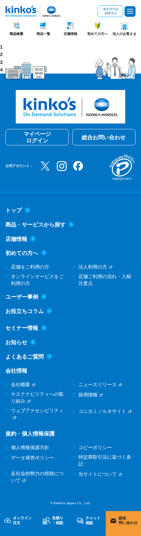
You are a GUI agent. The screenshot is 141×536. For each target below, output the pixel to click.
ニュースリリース (97, 384)
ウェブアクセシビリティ (37, 410)
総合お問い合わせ (104, 137)
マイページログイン (110, 11)
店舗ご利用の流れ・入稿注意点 (104, 280)
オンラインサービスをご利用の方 (37, 280)
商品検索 (16, 34)
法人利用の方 (92, 267)
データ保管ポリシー (32, 457)
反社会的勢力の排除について (37, 477)
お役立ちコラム (24, 311)
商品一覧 (43, 34)
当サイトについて (97, 474)
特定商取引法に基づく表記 (104, 460)
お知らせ (16, 342)
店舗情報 (70, 34)
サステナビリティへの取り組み (37, 397)
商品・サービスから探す (35, 224)
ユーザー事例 (21, 297)
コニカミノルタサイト (102, 411)
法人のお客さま (125, 34)
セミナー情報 (21, 328)
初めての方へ (97, 34)
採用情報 (88, 394)
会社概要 (20, 384)
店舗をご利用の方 (30, 267)
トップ (13, 210)
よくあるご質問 (24, 356)
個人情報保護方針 (30, 447)
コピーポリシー (95, 447)
